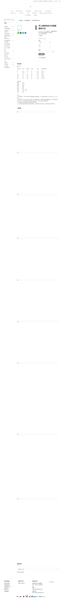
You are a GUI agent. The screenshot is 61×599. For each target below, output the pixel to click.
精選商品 (6, 26)
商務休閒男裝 (28, 11)
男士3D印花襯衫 (7, 59)
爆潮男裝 (35, 15)
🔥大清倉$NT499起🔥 (7, 66)
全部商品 (21, 20)
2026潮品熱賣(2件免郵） (7, 41)
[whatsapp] (23, 33)
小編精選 (6, 64)
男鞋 (28, 13)
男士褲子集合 (13, 13)
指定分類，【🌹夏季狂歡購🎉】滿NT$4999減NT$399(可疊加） (48, 32)
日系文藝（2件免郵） (38, 11)
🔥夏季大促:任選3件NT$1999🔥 (46, 13)
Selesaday (21, 583)
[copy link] (25, 33)
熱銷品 (5, 62)
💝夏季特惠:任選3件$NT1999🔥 (7, 37)
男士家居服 (34, 13)
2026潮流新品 (7, 28)
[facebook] (21, 33)
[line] (18, 33)
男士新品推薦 (48, 11)
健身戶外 (6, 55)
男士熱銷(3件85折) (19, 11)
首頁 (11, 11)
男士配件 (21, 13)
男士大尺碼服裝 (28, 15)
